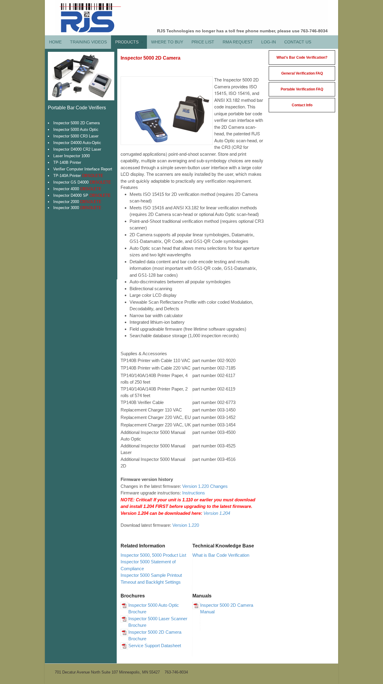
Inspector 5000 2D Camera (76, 123)
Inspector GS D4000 (82, 182)
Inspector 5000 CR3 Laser (75, 136)
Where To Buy (167, 42)
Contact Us (297, 42)
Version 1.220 (185, 525)
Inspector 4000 (77, 189)
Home (55, 42)
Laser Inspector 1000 (71, 156)
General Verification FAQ (302, 73)
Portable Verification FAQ (302, 89)
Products (127, 42)
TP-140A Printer (78, 175)
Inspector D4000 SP (82, 195)
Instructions (193, 492)
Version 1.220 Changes (205, 486)
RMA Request (238, 42)
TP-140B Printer (67, 162)
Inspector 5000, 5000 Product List (153, 555)
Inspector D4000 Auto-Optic (77, 142)
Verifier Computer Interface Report (82, 169)
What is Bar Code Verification (220, 555)
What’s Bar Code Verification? (301, 57)
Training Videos (88, 42)
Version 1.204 (216, 513)
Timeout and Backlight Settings (151, 582)
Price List (203, 42)
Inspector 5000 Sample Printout (151, 575)
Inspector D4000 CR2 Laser (77, 149)
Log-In (268, 42)
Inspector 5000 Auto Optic (75, 129)
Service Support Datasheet (154, 645)
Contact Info (302, 105)
